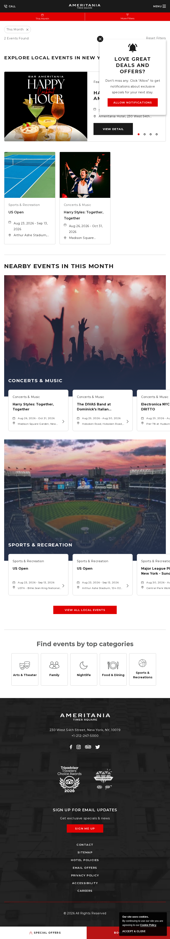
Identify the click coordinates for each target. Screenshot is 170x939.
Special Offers (47, 932)
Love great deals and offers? (132, 65)
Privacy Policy (85, 875)
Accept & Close (134, 931)
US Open (16, 212)
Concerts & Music (77, 205)
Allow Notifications (132, 102)
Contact (85, 844)
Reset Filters (156, 38)
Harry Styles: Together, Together (83, 215)
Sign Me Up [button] (88, 830)
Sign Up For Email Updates (85, 810)
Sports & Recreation (24, 205)
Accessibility (85, 883)
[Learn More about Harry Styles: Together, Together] (62, 422)
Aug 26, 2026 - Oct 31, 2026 (86, 229)
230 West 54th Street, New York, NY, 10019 (85, 730)
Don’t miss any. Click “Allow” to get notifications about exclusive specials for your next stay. (132, 86)
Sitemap (85, 852)
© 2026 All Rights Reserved (85, 913)
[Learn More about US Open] (62, 586)
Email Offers (85, 867)
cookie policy (148, 925)
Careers (85, 890)
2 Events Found (16, 38)
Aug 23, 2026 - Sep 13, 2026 (31, 226)
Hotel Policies (85, 860)
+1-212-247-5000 (10, 6)
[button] (113, 129)
